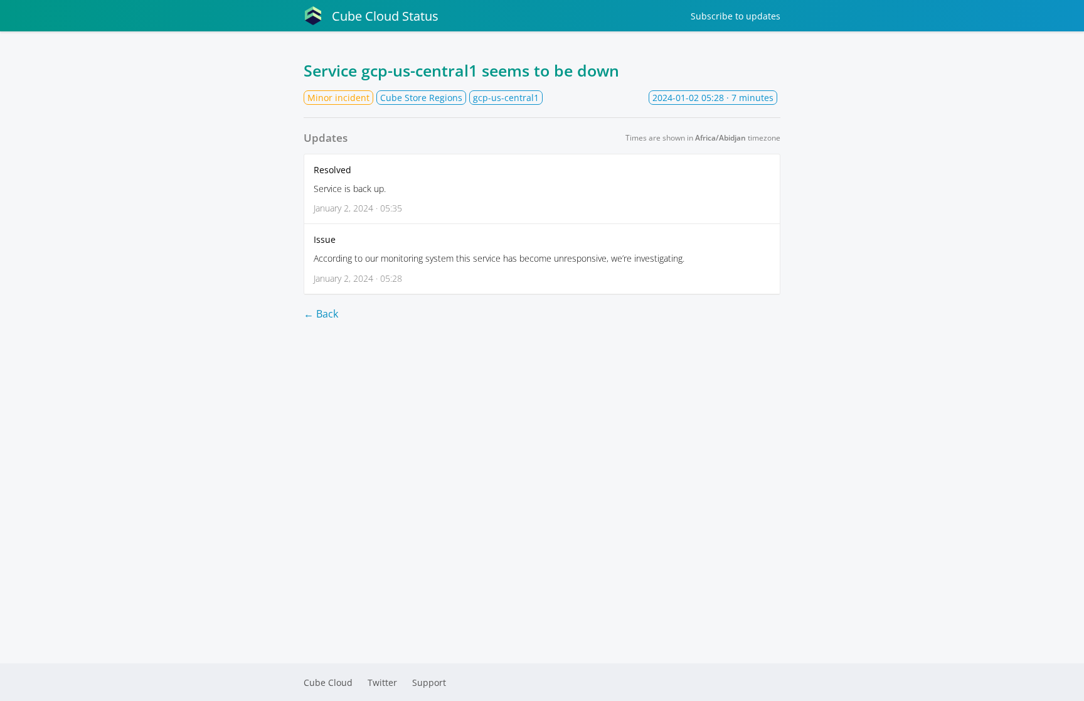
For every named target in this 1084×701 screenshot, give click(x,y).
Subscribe (735, 16)
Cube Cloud (328, 682)
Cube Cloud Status (385, 16)
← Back (321, 314)
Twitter (382, 682)
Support (429, 682)
